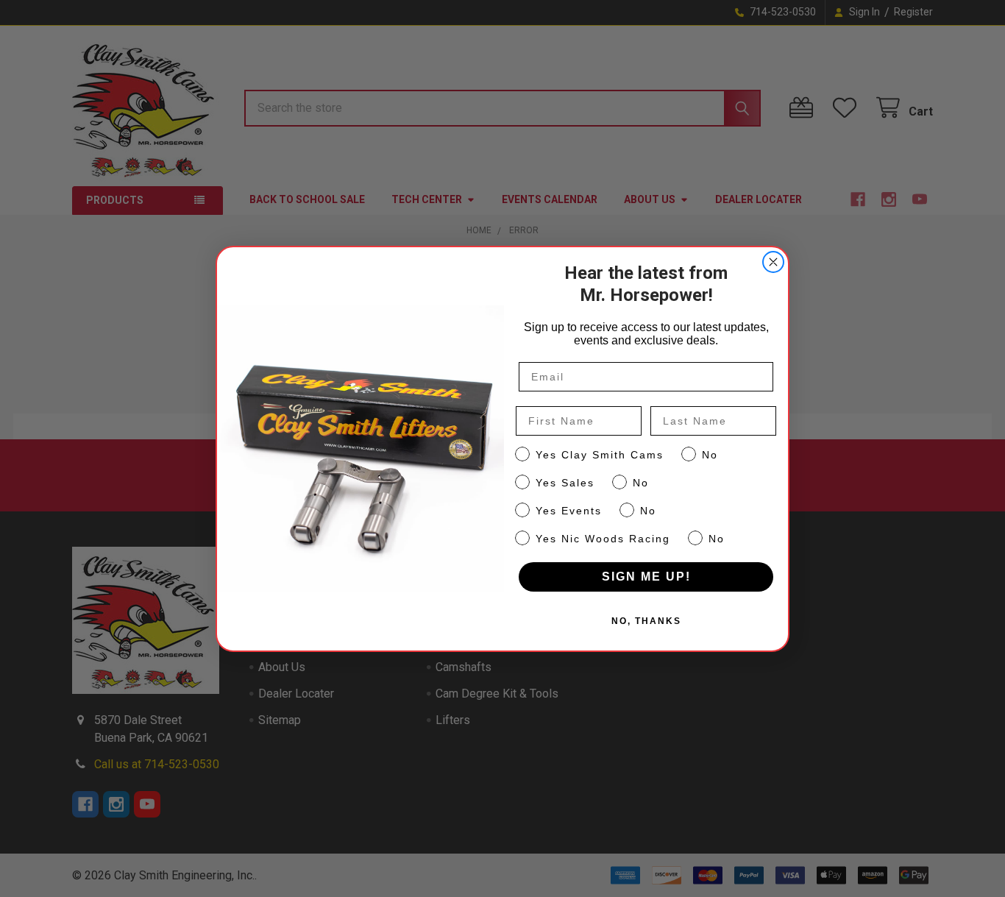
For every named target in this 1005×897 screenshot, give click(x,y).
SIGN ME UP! (646, 576)
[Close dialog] (773, 262)
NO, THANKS (646, 621)
